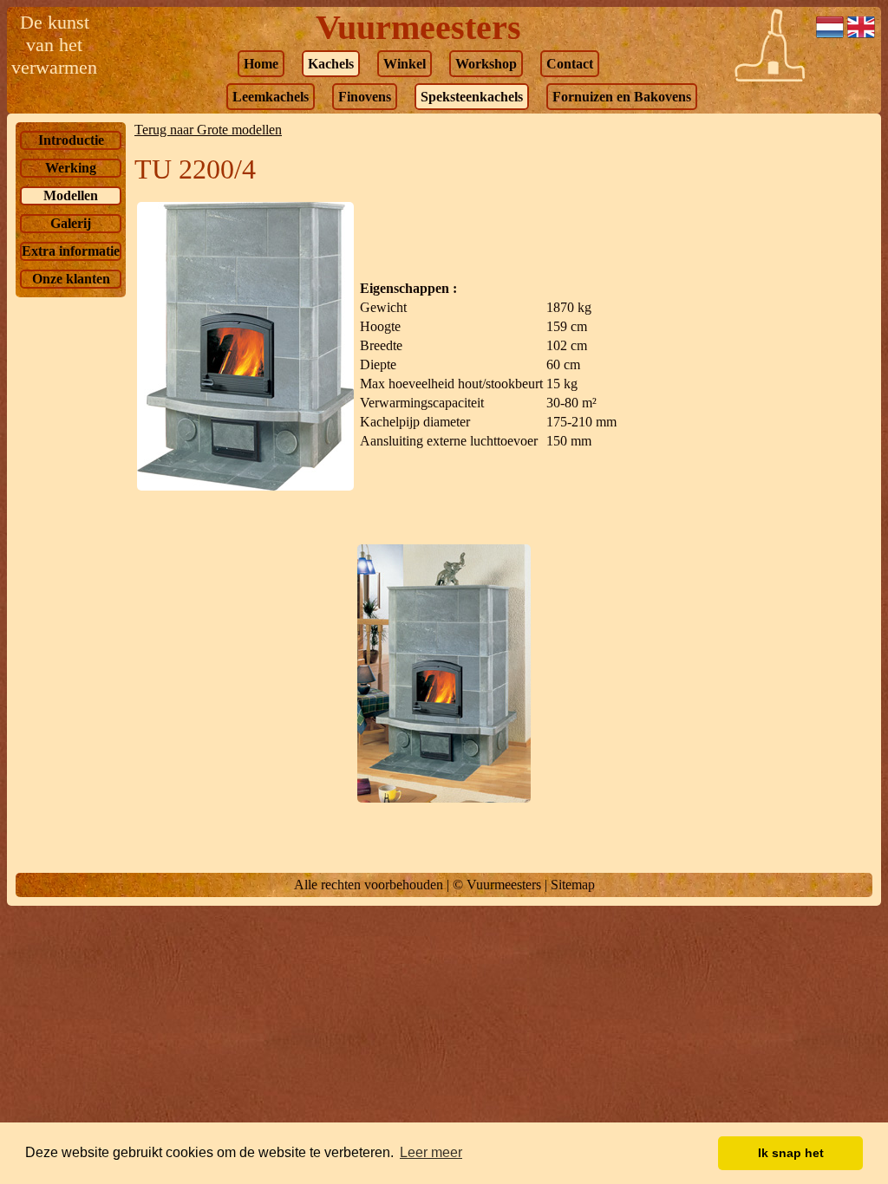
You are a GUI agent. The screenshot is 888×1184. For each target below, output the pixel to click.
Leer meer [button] (431, 1152)
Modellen (70, 195)
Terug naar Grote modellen (208, 129)
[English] (861, 36)
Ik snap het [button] (791, 1153)
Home (261, 63)
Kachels (331, 63)
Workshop (486, 63)
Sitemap (573, 884)
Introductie (71, 140)
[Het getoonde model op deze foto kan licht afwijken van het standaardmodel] (245, 485)
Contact (569, 63)
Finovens (364, 96)
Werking (70, 167)
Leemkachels (270, 96)
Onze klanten (71, 278)
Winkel (404, 63)
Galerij (70, 223)
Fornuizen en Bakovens (621, 96)
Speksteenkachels (472, 96)
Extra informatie (71, 251)
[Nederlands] (830, 36)
